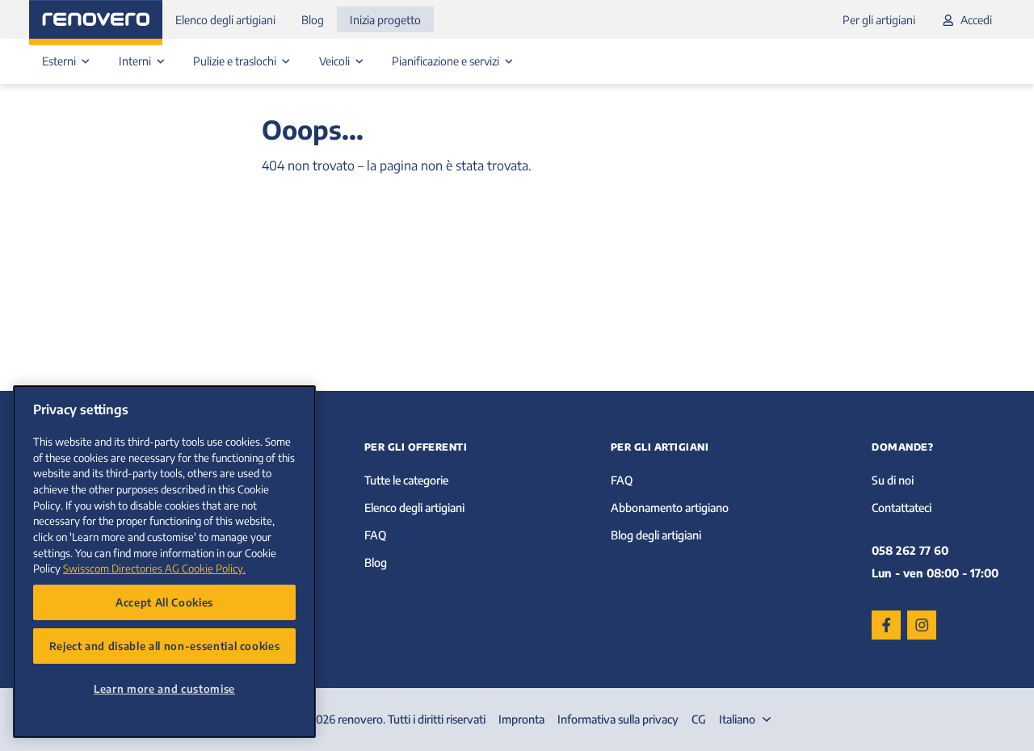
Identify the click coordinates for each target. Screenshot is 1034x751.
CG (698, 719)
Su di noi (893, 480)
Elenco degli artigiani (225, 20)
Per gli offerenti (416, 447)
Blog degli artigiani (656, 535)
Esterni (60, 61)
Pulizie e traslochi (236, 61)
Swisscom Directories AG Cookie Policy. (154, 568)
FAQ (375, 535)
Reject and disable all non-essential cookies (164, 645)
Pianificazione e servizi (447, 61)
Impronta (521, 719)
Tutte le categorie (406, 480)
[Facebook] (886, 625)
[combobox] (747, 719)
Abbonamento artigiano (670, 507)
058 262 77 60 (910, 550)
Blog (312, 20)
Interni (136, 61)
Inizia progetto (385, 20)
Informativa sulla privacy (618, 719)
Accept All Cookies (164, 602)
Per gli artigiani (879, 20)
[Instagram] (921, 625)
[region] (164, 561)
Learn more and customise (164, 688)
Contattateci (901, 507)
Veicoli (335, 61)
